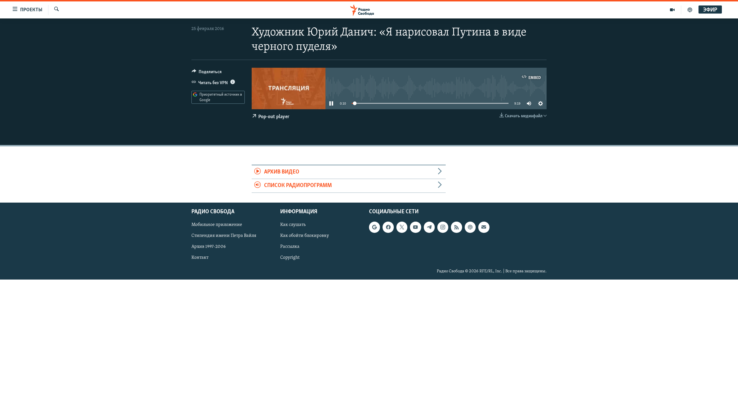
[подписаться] (483, 227)
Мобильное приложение (216, 224)
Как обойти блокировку (304, 235)
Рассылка (290, 246)
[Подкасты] (470, 227)
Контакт (199, 257)
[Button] (207, 73)
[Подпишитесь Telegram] (429, 227)
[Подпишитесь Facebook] (388, 227)
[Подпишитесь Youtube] (415, 227)
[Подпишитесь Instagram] (442, 227)
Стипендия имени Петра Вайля (223, 235)
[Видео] (672, 9)
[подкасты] (690, 9)
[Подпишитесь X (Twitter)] (401, 227)
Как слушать (293, 224)
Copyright (290, 257)
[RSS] (456, 227)
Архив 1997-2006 (208, 246)
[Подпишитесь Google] (374, 227)
